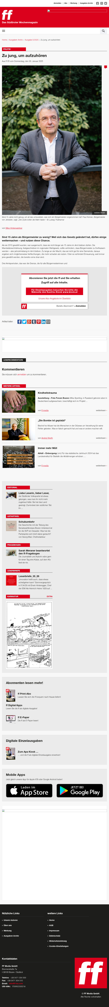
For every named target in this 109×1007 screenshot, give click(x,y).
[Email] (48, 322)
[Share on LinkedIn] (43, 322)
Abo (65, 3)
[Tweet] (24, 322)
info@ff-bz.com (16, 984)
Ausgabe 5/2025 (32, 40)
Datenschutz (54, 936)
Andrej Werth (47, 438)
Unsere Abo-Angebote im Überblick (54, 299)
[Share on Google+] (29, 322)
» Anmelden (80, 306)
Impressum (54, 931)
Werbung (73, 3)
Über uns (8, 926)
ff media (45, 410)
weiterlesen (101, 410)
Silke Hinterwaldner (14, 228)
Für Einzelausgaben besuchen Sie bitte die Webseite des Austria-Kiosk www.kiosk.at (54, 291)
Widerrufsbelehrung (58, 941)
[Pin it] (39, 322)
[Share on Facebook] (19, 322)
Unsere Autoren (11, 920)
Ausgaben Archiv (86, 3)
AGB (51, 926)
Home (4, 40)
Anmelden (57, 3)
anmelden (21, 375)
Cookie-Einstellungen (58, 946)
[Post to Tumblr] (34, 322)
